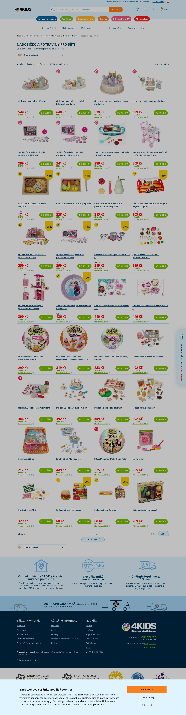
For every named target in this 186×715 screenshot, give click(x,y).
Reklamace (21, 630)
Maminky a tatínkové (51, 36)
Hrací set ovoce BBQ (27, 510)
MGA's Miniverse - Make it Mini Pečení (110, 459)
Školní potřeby (68, 28)
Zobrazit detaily (147, 697)
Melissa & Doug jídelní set (143, 407)
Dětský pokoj (86, 28)
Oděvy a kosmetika (136, 28)
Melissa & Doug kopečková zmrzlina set (35, 407)
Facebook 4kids (149, 647)
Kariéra (54, 643)
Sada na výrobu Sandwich (105, 510)
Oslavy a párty (115, 28)
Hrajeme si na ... (85, 18)
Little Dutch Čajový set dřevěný (32, 101)
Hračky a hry (91, 630)
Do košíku (46, 112)
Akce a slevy (142, 18)
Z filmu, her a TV (121, 18)
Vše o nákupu (158, 2)
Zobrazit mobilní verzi (26, 660)
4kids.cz (20, 36)
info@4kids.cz (150, 643)
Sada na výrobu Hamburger (68, 510)
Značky (103, 18)
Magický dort (138, 459)
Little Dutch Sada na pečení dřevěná (148, 101)
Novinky (54, 634)
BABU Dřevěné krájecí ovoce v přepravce (73, 203)
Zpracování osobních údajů (29, 643)
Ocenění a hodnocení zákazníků (65, 638)
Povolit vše (147, 689)
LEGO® (89, 625)
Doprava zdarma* (59, 604)
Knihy (100, 28)
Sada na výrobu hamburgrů (144, 510)
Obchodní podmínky (25, 638)
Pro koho (66, 18)
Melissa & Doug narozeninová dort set (73, 407)
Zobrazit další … (93, 539)
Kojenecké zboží (49, 28)
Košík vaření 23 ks (26, 459)
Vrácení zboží (22, 634)
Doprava (55, 625)
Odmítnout (147, 705)
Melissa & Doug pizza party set (108, 407)
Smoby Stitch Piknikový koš (68, 459)
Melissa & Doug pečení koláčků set (147, 356)
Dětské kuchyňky (70, 36)
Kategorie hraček (47, 18)
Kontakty (21, 625)
